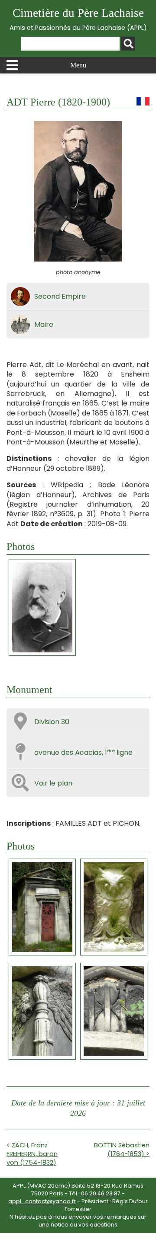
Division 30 (51, 722)
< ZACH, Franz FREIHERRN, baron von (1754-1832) (32, 1154)
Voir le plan (53, 783)
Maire (43, 324)
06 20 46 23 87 (100, 1193)
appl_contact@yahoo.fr (42, 1201)
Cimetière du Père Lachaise (78, 19)
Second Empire (60, 296)
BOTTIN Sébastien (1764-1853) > (122, 1149)
